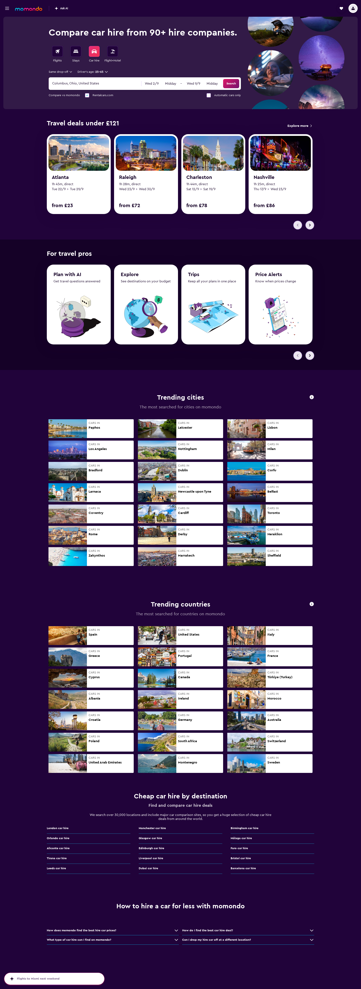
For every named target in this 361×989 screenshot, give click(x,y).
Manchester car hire (152, 828)
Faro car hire (239, 848)
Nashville (264, 177)
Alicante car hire (58, 848)
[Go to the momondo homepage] (28, 9)
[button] (7, 8)
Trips (193, 274)
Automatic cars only (227, 95)
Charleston (199, 177)
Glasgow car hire (150, 838)
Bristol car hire (241, 858)
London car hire (58, 828)
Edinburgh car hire (151, 848)
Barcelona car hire (243, 868)
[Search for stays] (75, 51)
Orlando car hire (58, 838)
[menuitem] (57, 54)
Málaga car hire (241, 838)
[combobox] (61, 72)
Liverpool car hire (151, 858)
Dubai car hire (148, 868)
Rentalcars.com (103, 95)
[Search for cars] (94, 51)
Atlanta (60, 177)
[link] (299, 126)
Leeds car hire (56, 868)
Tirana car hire (57, 858)
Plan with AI (67, 274)
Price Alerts (268, 274)
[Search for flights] (57, 51)
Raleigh (127, 177)
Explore (130, 274)
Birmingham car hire (244, 828)
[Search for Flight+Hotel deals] (112, 51)
